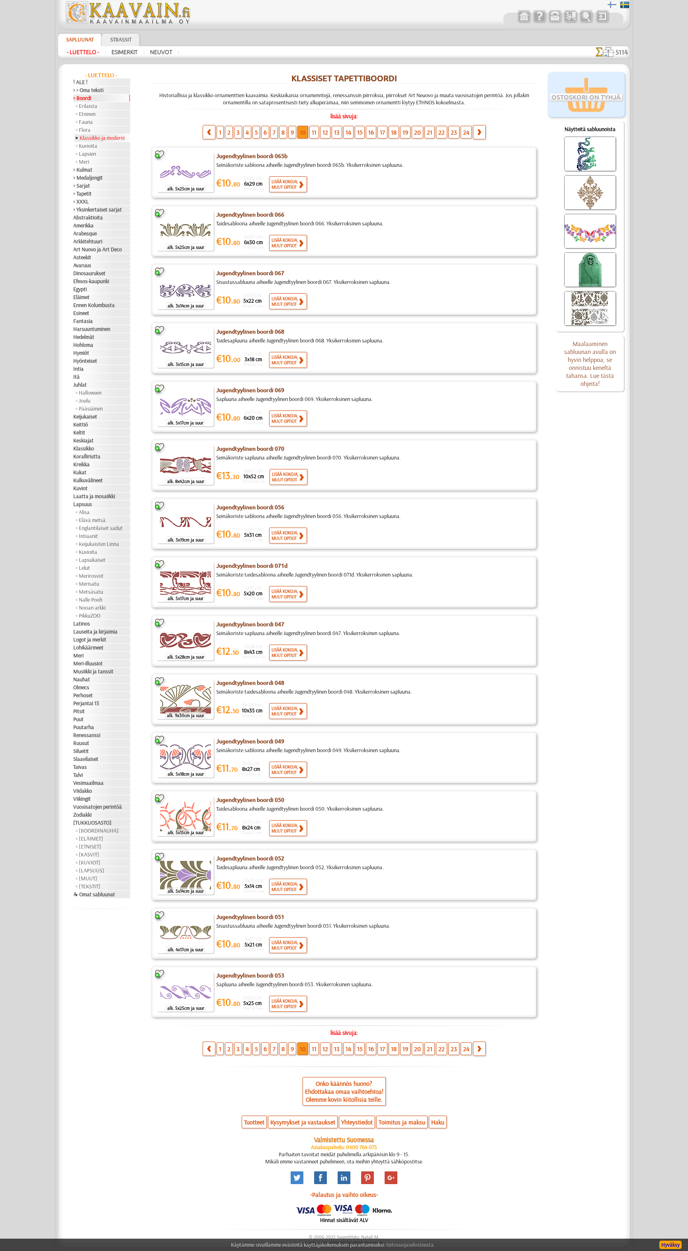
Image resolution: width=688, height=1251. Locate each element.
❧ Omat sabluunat (94, 894)
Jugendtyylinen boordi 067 (250, 273)
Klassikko (83, 448)
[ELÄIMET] (91, 838)
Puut (78, 719)
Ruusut (81, 743)
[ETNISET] (90, 846)
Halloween (90, 392)
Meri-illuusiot (88, 663)
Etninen (87, 113)
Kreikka (81, 464)
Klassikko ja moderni (102, 137)
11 (314, 132)
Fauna (86, 121)
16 (371, 132)
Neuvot (161, 52)
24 (466, 132)
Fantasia (83, 320)
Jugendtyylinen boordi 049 (250, 741)
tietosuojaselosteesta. (410, 1244)
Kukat (79, 472)
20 (417, 132)
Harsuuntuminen (91, 328)
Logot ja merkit (89, 639)
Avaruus (82, 265)
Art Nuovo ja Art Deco (97, 249)
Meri (84, 161)
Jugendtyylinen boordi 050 (250, 800)
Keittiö (80, 424)
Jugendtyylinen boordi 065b (251, 156)
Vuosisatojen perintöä (97, 806)
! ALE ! (80, 82)
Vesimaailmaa (88, 782)
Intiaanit (88, 535)
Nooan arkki (92, 607)
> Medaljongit (88, 177)
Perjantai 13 (86, 703)
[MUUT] (88, 878)
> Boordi (82, 98)
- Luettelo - (83, 52)
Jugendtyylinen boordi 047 (250, 624)
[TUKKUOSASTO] (92, 822)
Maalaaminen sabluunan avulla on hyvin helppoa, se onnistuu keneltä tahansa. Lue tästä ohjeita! (590, 363)
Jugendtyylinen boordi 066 (250, 214)
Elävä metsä (92, 520)
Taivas (80, 766)
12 (325, 132)
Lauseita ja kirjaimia (95, 631)
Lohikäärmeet (88, 647)
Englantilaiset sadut (101, 528)
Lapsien (87, 153)
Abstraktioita (88, 217)
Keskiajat (83, 440)
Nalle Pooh (90, 599)
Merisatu (89, 583)
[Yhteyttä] (555, 21)
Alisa (84, 512)
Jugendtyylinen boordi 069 (250, 390)
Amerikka (83, 225)
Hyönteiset (85, 360)
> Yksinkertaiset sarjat (97, 209)
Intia (78, 368)
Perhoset (83, 695)
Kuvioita (88, 145)
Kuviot (80, 488)
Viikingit (82, 798)
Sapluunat (80, 39)
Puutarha (83, 727)
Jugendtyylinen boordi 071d (251, 566)
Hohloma (83, 344)
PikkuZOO (89, 615)
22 (441, 132)
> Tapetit (82, 193)
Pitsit (79, 711)
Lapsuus (82, 504)
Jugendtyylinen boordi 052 (250, 858)
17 (382, 132)
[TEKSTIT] (89, 886)
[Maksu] (570, 21)
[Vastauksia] (539, 21)
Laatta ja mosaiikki (94, 496)
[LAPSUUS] (91, 870)
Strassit (120, 39)
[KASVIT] (89, 854)
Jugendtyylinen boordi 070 (250, 449)
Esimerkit (124, 52)
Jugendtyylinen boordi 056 (250, 507)
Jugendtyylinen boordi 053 (250, 975)
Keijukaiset (85, 416)
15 (359, 132)
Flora (84, 129)
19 (405, 132)
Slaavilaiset (85, 758)
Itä (76, 376)
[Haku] (586, 21)
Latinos (81, 623)
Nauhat (81, 679)
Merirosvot (91, 575)
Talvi (78, 774)
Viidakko (82, 790)
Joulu (84, 400)
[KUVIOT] (89, 862)
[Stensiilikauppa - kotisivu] (127, 21)
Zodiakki (82, 814)
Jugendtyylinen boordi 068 (250, 331)
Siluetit (81, 751)
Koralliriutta (86, 456)
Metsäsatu (91, 591)
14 (348, 132)
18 (394, 132)
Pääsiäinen (91, 408)
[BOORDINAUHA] (99, 830)
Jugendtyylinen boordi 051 (250, 917)
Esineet (81, 313)
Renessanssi (86, 735)
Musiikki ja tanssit (93, 671)
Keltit (79, 432)
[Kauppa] (524, 21)
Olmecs (81, 687)
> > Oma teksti (88, 90)
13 (337, 132)
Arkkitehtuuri (87, 241)
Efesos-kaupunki (91, 281)
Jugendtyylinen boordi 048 (250, 683)
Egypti (80, 289)
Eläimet (81, 297)
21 (429, 132)
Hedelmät (83, 336)
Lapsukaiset (92, 559)
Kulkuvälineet (88, 480)
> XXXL (81, 201)
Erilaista (88, 105)
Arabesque (85, 233)
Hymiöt (81, 352)
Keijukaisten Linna (99, 543)
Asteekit (82, 257)
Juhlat (80, 384)
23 (454, 132)
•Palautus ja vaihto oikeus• (344, 1194)
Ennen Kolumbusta (94, 305)
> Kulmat (82, 169)
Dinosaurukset (89, 273)
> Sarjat (81, 185)
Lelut (84, 567)
